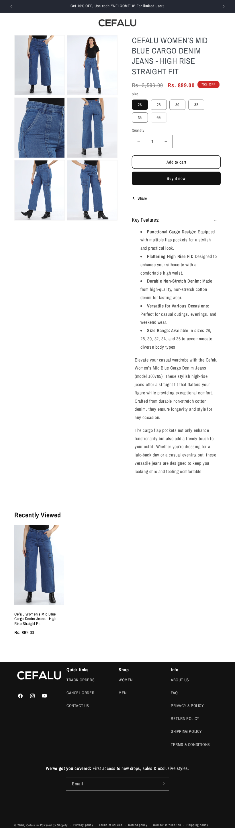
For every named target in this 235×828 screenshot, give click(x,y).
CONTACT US (77, 705)
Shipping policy (197, 825)
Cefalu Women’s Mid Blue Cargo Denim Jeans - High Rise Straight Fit (35, 618)
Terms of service (110, 825)
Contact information (167, 825)
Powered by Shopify (54, 825)
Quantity (138, 130)
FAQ (174, 692)
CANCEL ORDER (80, 692)
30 (177, 104)
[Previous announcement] (11, 6)
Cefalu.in (32, 825)
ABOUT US (180, 679)
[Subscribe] (162, 784)
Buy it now (176, 178)
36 (162, 119)
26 (140, 104)
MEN (123, 692)
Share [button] (142, 198)
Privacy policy (83, 825)
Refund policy (137, 825)
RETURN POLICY (185, 718)
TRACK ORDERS (80, 679)
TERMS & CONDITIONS (190, 744)
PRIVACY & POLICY (187, 705)
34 (140, 117)
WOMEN (126, 679)
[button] (199, 23)
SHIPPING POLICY (186, 731)
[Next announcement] (224, 6)
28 (159, 104)
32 (196, 104)
